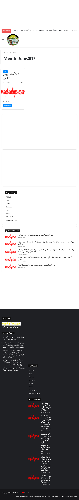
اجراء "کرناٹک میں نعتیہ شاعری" (11, 76)
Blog (7, 200)
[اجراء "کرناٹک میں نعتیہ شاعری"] (13, 92)
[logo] (11, 325)
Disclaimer (9, 207)
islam (5, 71)
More (63, 496)
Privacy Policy (10, 217)
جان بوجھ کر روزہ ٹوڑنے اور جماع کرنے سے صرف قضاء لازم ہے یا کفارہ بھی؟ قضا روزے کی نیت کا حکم (36, 265)
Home (6, 53)
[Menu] (3, 40)
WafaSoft (26, 493)
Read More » (7, 105)
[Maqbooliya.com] (13, 40)
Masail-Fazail (24, 496)
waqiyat (31, 496)
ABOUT (8, 197)
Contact (8, 204)
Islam (17, 496)
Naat (48, 496)
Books (52, 496)
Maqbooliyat (37, 496)
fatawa (44, 496)
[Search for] (76, 40)
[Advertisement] (39, 14)
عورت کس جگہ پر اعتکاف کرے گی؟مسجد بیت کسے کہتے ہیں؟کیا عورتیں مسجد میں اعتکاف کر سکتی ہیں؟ (36, 235)
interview (57, 496)
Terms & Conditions (11, 220)
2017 (10, 53)
